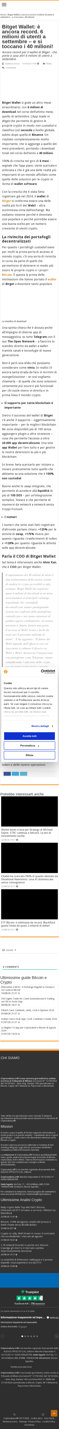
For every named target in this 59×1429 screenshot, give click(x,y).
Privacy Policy (34, 1421)
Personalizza (27, 745)
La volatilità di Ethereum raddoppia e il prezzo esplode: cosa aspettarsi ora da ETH (27, 1261)
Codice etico (36, 1418)
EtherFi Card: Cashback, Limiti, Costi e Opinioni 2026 (27, 1010)
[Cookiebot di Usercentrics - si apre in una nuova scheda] (41, 671)
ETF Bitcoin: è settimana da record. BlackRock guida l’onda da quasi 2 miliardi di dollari (28, 924)
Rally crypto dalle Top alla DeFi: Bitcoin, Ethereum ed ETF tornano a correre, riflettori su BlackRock (28, 1210)
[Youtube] (32, 1414)
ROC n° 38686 (44, 1379)
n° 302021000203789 (22, 1355)
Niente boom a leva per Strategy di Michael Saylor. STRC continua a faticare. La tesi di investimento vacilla (27, 832)
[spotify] (39, 1414)
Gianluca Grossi (12, 63)
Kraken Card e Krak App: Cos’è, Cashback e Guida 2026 (29, 1019)
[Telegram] (44, 1414)
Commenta (11, 67)
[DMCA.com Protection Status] (29, 1399)
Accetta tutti (30, 736)
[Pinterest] (25, 1414)
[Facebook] (18, 1414)
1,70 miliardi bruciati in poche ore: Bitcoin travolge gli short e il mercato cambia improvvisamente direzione (24, 1248)
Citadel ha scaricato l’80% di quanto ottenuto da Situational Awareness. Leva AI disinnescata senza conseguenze (29, 879)
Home (3, 14)
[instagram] (36, 1414)
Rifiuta (29, 755)
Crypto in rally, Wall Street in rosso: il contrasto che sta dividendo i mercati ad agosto (28, 1235)
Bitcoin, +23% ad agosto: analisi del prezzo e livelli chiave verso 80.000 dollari (26, 1223)
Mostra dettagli (40, 726)
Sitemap (23, 1421)
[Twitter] (21, 1414)
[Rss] (14, 1414)
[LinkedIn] (28, 1414)
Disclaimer (29, 1425)
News (49, 63)
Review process (10, 1421)
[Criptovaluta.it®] (29, 4)
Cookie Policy (48, 1421)
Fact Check (49, 1418)
